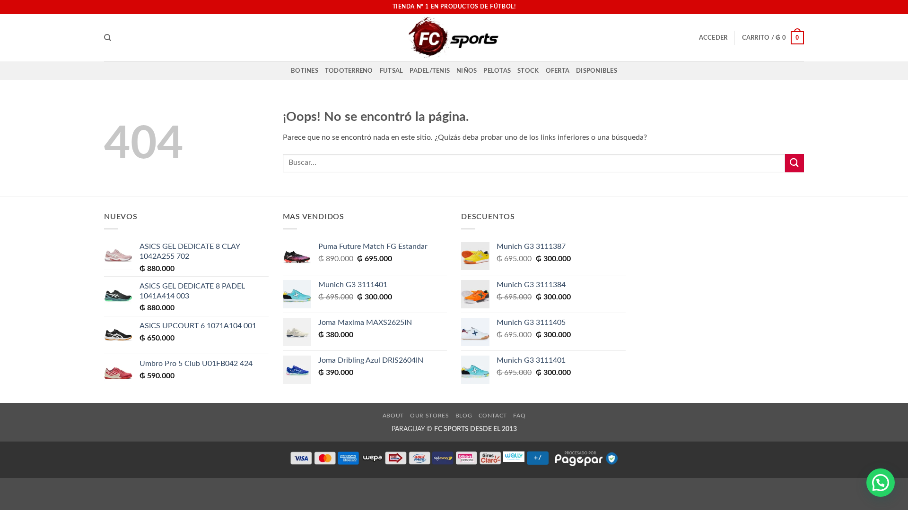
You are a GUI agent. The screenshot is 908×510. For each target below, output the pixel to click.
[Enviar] (794, 163)
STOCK (528, 71)
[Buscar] (107, 38)
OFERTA (558, 71)
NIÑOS (466, 71)
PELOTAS (497, 71)
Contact (493, 415)
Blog (463, 415)
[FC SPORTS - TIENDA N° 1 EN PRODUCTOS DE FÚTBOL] (454, 37)
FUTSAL (391, 71)
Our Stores (429, 415)
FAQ (519, 415)
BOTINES (304, 71)
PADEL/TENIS (430, 71)
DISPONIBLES (596, 71)
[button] (713, 37)
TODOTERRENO (349, 71)
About (393, 415)
